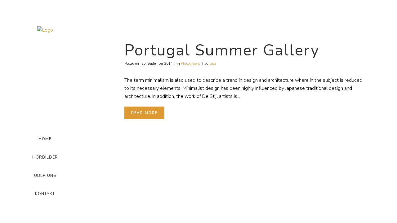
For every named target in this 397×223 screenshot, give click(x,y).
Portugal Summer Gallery (221, 50)
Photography (191, 63)
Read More (144, 113)
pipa (212, 63)
